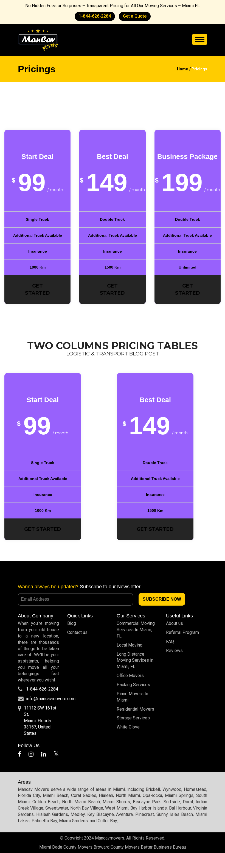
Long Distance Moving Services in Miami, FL (135, 660)
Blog (71, 623)
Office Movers (130, 675)
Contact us (77, 632)
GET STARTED (37, 289)
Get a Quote (135, 16)
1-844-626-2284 (95, 16)
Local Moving (129, 645)
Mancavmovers (109, 838)
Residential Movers (135, 709)
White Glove (128, 727)
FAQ (170, 641)
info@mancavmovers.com (50, 698)
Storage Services (133, 718)
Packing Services (133, 684)
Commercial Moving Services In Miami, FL (136, 630)
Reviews (174, 650)
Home (182, 69)
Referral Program (182, 632)
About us (174, 623)
